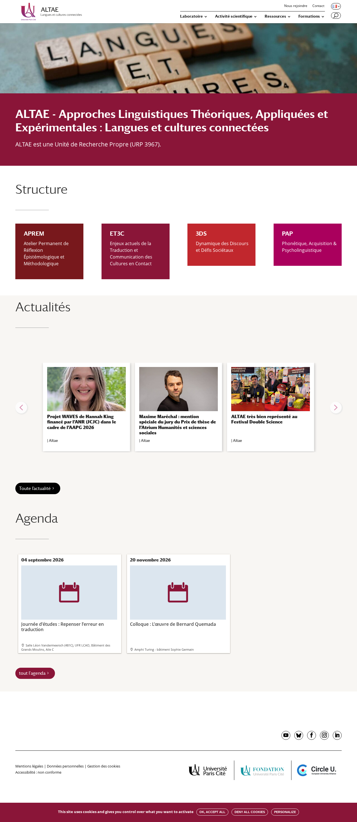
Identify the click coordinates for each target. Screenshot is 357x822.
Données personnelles (65, 766)
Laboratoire (191, 16)
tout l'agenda (32, 673)
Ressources (275, 16)
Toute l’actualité (35, 488)
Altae (53, 440)
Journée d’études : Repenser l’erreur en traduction (62, 607)
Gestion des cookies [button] (103, 766)
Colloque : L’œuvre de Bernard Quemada (173, 604)
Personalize (285, 812)
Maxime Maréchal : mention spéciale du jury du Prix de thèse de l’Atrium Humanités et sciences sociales (177, 424)
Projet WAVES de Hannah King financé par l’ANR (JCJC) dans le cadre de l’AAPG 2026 (81, 422)
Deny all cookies (250, 812)
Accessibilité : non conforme (38, 772)
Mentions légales (29, 766)
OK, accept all (212, 812)
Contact (318, 6)
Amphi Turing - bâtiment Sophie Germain (164, 649)
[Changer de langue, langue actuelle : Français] (335, 6)
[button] (21, 407)
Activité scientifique (233, 16)
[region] (178, 407)
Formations (309, 16)
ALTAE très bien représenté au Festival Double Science (264, 419)
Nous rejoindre (295, 6)
